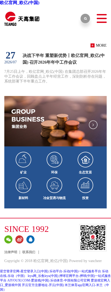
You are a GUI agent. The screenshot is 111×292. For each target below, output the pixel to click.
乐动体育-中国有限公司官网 (70, 280)
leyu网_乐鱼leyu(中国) (43, 276)
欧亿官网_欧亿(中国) (19, 2)
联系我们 (29, 252)
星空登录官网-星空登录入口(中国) (24, 271)
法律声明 (10, 252)
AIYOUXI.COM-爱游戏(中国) (28, 280)
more (101, 45)
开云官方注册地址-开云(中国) (43, 285)
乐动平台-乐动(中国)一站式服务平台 (75, 271)
